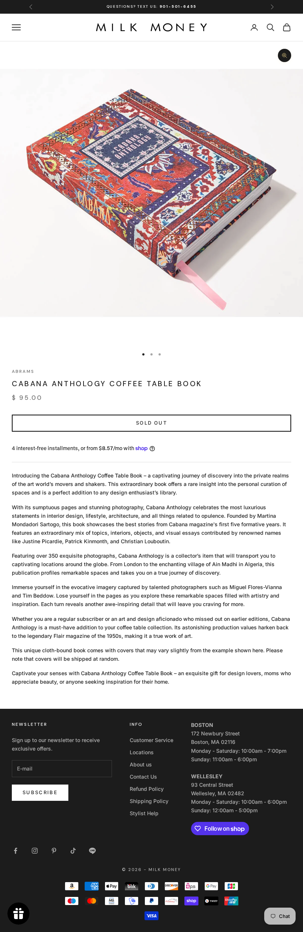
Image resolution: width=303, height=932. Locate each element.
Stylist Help (144, 813)
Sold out (151, 423)
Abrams (23, 371)
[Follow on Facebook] (15, 850)
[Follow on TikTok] (73, 850)
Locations (142, 752)
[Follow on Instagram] (34, 850)
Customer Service (151, 740)
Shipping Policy (149, 801)
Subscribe (40, 792)
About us (141, 764)
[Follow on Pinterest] (54, 850)
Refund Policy (147, 789)
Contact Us (143, 776)
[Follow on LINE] (92, 850)
